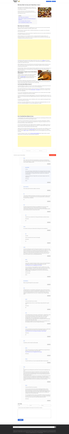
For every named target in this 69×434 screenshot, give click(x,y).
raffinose (43, 60)
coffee (24, 130)
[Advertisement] (34, 49)
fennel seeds (33, 89)
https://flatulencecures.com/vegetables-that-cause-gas (33, 265)
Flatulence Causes (53, 1)
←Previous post (28, 150)
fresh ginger (38, 89)
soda (27, 130)
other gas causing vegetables (34, 133)
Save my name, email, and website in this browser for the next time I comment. (30, 407)
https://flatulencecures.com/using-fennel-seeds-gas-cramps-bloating (35, 331)
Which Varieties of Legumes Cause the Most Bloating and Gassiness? (27, 19)
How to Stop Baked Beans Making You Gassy (25, 22)
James (26, 385)
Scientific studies (23, 76)
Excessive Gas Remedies (48, 1)
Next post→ (41, 150)
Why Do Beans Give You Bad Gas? (23, 17)
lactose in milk (32, 129)
